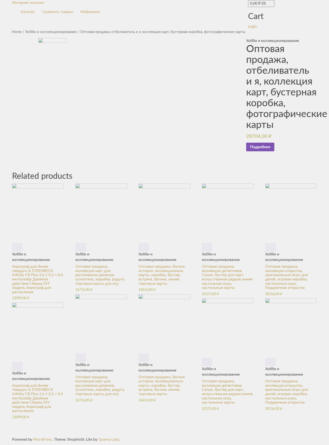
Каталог (28, 12)
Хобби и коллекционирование (51, 32)
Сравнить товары (57, 12)
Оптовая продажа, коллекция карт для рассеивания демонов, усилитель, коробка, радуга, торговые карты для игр (100, 275)
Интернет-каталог (28, 3)
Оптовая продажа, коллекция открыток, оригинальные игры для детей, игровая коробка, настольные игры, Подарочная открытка (286, 277)
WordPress (42, 439)
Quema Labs (108, 439)
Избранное (90, 12)
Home (17, 32)
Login (252, 26)
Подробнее (260, 147)
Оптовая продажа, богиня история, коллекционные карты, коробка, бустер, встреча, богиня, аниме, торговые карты (161, 275)
